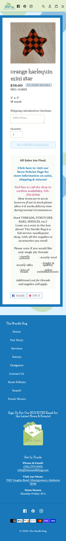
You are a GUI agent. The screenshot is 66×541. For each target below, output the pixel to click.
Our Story (16, 340)
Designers (16, 365)
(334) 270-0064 (33, 466)
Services (16, 348)
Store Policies (17, 382)
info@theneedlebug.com (33, 470)
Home (17, 331)
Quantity (15, 128)
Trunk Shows (17, 399)
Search (16, 390)
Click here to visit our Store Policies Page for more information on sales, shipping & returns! (33, 173)
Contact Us (16, 373)
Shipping (16, 110)
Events (16, 357)
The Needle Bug (38, 530)
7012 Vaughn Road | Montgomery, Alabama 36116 (33, 481)
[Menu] (63, 6)
